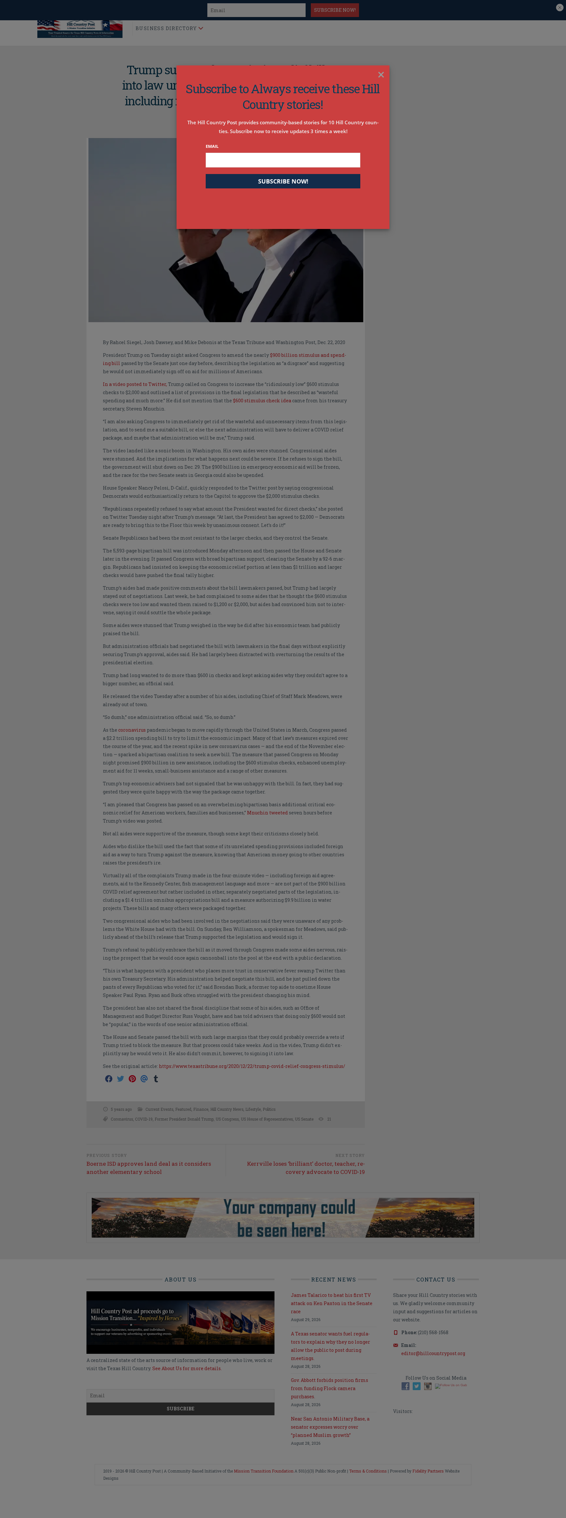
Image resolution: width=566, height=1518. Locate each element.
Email (212, 146)
